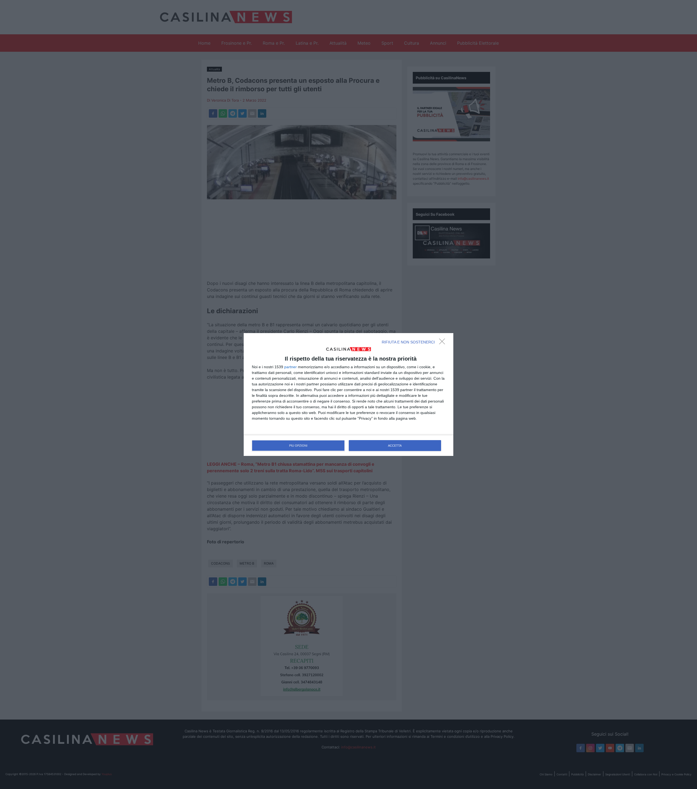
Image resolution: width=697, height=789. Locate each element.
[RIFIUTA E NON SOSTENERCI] (443, 343)
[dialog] (348, 394)
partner (290, 367)
